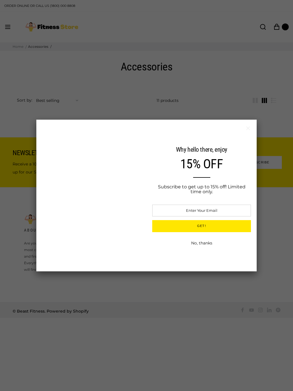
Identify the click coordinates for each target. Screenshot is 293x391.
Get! (201, 226)
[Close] (248, 128)
